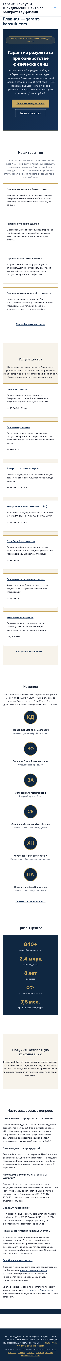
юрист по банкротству (41, 1290)
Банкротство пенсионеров (23, 468)
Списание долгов (17, 389)
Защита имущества (18, 427)
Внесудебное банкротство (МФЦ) (27, 506)
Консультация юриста (20, 617)
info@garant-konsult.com (32, 1346)
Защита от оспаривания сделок (26, 579)
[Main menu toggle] (55, 8)
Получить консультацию (30, 103)
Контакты (40, 1352)
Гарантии (21, 1352)
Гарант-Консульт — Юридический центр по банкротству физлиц (23, 8)
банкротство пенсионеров (33, 1270)
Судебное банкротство (21, 541)
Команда (30, 1352)
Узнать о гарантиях (30, 113)
